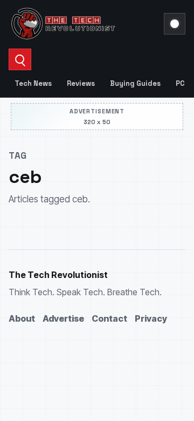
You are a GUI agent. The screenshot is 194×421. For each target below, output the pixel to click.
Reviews (81, 83)
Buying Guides (135, 83)
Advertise (63, 318)
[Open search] (20, 59)
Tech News (33, 83)
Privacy (151, 318)
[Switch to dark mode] (174, 24)
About (22, 318)
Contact (109, 318)
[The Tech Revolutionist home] (83, 23)
